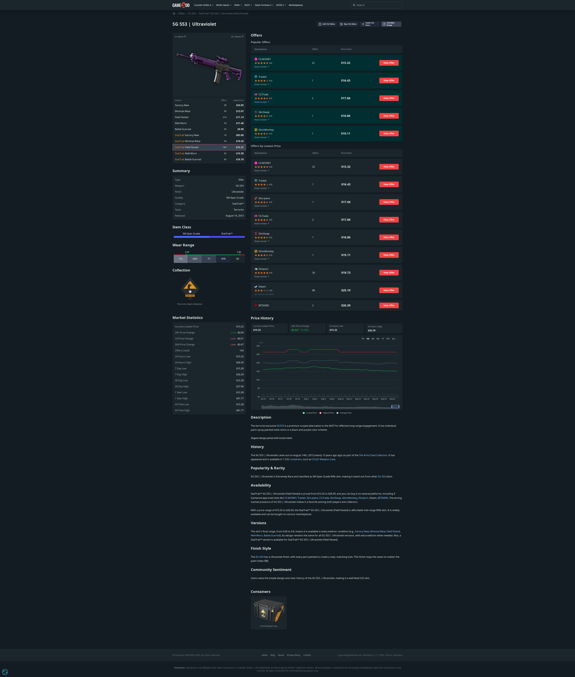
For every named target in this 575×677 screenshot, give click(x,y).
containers (296, 459)
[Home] (173, 13)
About (281, 655)
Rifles (182, 13)
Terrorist (239, 209)
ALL (393, 339)
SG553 (280, 425)
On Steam (236, 36)
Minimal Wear (377, 531)
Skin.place (312, 498)
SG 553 (192, 13)
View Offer (388, 62)
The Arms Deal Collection (373, 455)
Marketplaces (296, 5)
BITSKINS (383, 498)
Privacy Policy (294, 655)
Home (265, 655)
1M (367, 339)
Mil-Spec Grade (235, 197)
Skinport (363, 498)
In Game (179, 36)
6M (378, 339)
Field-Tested (393, 531)
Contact (307, 655)
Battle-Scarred (272, 535)
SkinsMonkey (349, 498)
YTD (388, 339)
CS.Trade (324, 498)
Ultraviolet (238, 191)
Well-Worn (257, 535)
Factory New (362, 531)
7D (363, 339)
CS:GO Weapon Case (323, 459)
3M (373, 339)
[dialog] (4, 672)
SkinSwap (335, 498)
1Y (383, 339)
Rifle (241, 179)
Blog (273, 655)
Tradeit (301, 498)
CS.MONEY (290, 498)
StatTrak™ (238, 203)
